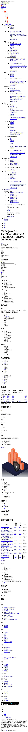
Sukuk (11, 54)
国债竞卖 (6, 638)
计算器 (5, 698)
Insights (13, 170)
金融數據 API (13, 200)
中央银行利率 (13, 112)
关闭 (2, 8)
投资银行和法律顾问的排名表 (17, 59)
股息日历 (12, 76)
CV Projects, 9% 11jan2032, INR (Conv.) (7, 543)
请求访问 (3, 447)
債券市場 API (13, 195)
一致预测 (12, 127)
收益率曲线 (13, 56)
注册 (4, 7)
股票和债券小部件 (8, 650)
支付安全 (6, 693)
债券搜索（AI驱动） (15, 45)
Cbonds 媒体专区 (14, 164)
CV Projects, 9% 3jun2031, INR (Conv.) (6, 553)
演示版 (8, 210)
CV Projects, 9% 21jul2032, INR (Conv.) (6, 527)
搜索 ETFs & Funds (8, 676)
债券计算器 (13, 178)
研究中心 (12, 161)
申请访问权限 (10, 216)
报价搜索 (12, 47)
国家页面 (12, 123)
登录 (2, 7)
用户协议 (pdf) (7, 717)
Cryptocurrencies (14, 107)
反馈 (5, 715)
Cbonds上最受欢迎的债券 (10, 619)
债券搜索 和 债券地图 (15, 44)
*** (1, 258)
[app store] (5, 704)
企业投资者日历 (14, 50)
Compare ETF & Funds (15, 91)
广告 (5, 714)
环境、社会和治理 (14, 53)
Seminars (9, 170)
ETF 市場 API (13, 198)
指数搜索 (12, 106)
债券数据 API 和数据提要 (16, 192)
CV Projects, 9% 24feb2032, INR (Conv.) (7, 540)
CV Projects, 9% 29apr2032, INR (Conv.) (7, 534)
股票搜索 (12, 74)
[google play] (14, 704)
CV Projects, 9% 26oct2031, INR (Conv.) (7, 549)
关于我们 (6, 218)
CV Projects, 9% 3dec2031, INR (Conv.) (6, 546)
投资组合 (12, 28)
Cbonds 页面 (13, 60)
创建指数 (6, 667)
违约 (5, 634)
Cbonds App (13, 174)
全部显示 (3, 560)
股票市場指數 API (14, 202)
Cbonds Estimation (8, 612)
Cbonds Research (14, 163)
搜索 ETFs (12, 88)
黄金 (11, 139)
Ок (1, 729)
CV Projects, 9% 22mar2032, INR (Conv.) (7, 537)
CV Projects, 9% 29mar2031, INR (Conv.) (5, 557)
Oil (10, 138)
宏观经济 (12, 124)
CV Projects (6, 316)
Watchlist (12, 27)
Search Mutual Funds (15, 90)
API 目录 (12, 194)
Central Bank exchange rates (16, 110)
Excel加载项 (13, 173)
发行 (5, 635)
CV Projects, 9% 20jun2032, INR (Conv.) (7, 530)
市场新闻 (12, 160)
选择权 (5, 637)
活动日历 (12, 48)
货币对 (11, 109)
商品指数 (12, 141)
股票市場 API (13, 197)
